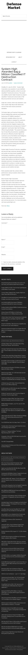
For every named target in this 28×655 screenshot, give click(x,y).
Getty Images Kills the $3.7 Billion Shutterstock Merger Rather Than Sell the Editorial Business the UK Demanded (13, 417)
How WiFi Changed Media (7, 441)
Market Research (22, 648)
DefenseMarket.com (18, 646)
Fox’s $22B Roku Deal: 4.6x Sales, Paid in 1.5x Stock (13, 422)
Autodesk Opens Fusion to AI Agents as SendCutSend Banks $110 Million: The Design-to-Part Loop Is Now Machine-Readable (14, 504)
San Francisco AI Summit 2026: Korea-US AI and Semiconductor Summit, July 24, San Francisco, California (12, 550)
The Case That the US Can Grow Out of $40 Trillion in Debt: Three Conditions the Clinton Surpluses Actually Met (13, 350)
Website (3, 254)
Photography (20, 649)
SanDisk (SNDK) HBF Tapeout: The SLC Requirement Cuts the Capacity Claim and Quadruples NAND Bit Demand (13, 480)
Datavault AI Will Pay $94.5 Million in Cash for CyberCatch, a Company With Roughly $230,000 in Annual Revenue (13, 592)
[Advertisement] (14, 35)
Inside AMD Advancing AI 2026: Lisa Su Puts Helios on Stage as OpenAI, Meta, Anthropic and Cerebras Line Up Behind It (14, 563)
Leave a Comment (18, 83)
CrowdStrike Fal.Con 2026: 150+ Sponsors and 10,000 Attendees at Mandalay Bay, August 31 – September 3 (12, 586)
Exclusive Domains (11, 649)
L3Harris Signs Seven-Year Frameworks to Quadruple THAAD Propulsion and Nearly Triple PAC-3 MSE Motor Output (13, 319)
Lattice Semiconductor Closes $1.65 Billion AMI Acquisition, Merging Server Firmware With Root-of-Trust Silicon (13, 616)
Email (3, 247)
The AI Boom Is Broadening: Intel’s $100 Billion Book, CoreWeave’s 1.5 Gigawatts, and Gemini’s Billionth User (13, 497)
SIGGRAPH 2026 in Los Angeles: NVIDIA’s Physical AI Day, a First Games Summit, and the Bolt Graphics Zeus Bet (13, 557)
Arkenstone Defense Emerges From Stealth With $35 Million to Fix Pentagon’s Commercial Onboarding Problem (13, 330)
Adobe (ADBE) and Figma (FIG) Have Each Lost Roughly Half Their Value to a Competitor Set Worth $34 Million (13, 410)
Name (3, 239)
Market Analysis (13, 648)
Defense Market (14, 6)
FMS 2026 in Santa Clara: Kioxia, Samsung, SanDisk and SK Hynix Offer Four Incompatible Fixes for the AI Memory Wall (13, 543)
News (8, 205)
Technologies (5, 648)
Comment (4, 223)
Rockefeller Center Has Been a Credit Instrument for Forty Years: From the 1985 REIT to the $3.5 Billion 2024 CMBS (13, 362)
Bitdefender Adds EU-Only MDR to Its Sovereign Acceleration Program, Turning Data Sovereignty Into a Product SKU (13, 609)
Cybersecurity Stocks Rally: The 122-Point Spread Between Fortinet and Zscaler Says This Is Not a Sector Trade (12, 579)
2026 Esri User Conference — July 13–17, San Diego (13, 573)
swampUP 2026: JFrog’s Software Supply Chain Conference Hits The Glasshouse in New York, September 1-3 (12, 526)
